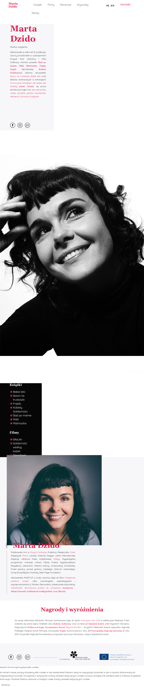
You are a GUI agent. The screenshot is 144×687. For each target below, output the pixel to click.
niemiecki (14, 96)
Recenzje (65, 4)
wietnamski (40, 89)
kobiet (16, 451)
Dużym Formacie (38, 552)
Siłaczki (17, 439)
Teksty (35, 13)
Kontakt (125, 4)
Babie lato (36, 76)
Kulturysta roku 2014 (90, 620)
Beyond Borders (74, 627)
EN (112, 5)
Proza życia (15, 83)
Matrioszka (31, 66)
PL (107, 5)
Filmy (51, 4)
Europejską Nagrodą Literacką (107, 631)
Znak (72, 552)
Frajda (17, 403)
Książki (38, 4)
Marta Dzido (13, 5)
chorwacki (24, 96)
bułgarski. (34, 96)
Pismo (25, 555)
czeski (13, 93)
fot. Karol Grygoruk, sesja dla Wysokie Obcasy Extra (132, 371)
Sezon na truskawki (19, 76)
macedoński (40, 93)
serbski (30, 93)
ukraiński (21, 93)
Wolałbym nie (28, 83)
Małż (16, 419)
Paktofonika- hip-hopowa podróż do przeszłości (36, 588)
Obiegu (56, 559)
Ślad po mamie (22, 415)
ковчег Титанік (26, 86)
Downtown (19, 455)
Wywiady (82, 4)
